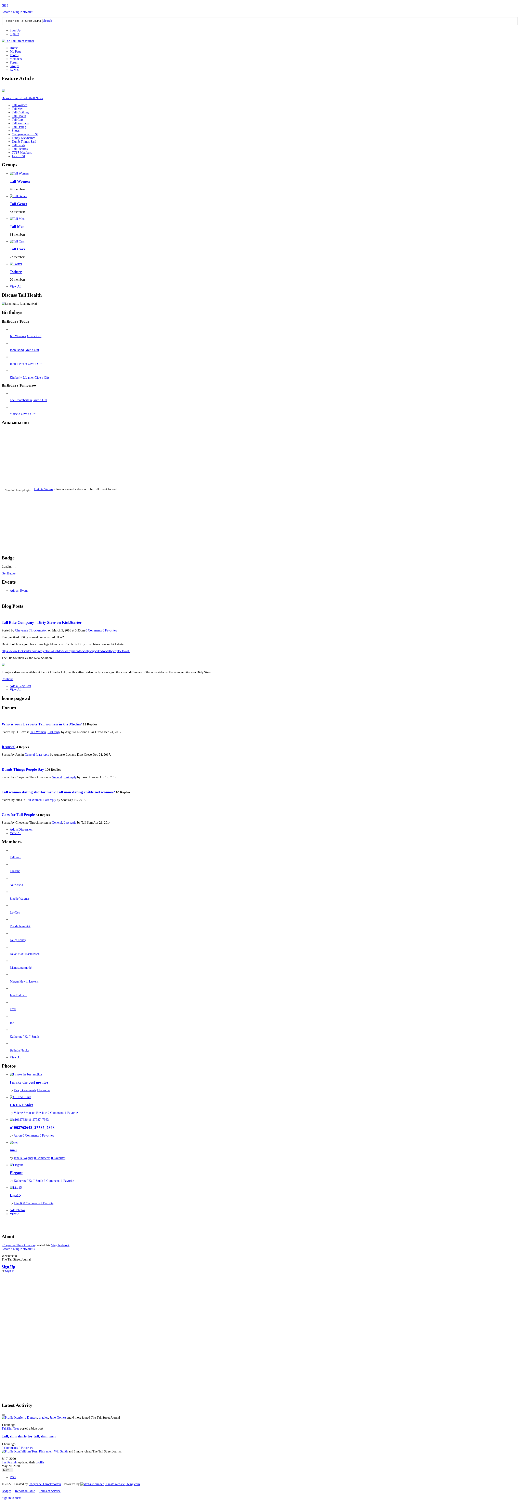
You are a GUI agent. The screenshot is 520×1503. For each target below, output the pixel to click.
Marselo (15, 414)
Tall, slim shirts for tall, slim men (29, 1436)
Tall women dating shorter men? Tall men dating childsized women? (58, 792)
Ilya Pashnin (9, 1462)
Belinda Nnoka (19, 1050)
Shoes (16, 130)
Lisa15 (15, 1195)
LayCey (15, 912)
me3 (13, 1150)
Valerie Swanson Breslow (30, 1112)
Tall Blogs (18, 145)
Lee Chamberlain (21, 400)
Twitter (16, 272)
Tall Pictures (20, 149)
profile (40, 1462)
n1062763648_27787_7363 (32, 1127)
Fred (13, 1009)
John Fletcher (18, 363)
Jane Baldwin (18, 995)
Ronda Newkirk (20, 926)
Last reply (54, 732)
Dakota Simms (43, 489)
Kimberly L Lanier (22, 377)
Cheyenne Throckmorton (31, 630)
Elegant (16, 1173)
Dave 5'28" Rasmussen (25, 954)
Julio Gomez (58, 1417)
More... (7, 1470)
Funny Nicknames (23, 138)
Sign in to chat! (11, 1498)
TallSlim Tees (10, 1428)
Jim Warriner (18, 336)
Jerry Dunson (28, 1417)
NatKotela (16, 885)
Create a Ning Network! (17, 12)
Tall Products (20, 123)
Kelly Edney (18, 940)
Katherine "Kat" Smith (24, 1036)
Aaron (18, 1135)
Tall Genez (18, 204)
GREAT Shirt (21, 1105)
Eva (16, 1090)
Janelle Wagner (19, 898)
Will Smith (61, 1451)
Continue (7, 679)
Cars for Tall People (18, 814)
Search (47, 20)
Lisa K (18, 1203)
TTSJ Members (22, 152)
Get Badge (8, 573)
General (30, 754)
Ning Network (60, 1245)
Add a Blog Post (20, 686)
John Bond (17, 350)
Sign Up (15, 30)
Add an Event (19, 590)
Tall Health (19, 116)
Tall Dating (19, 127)
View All (15, 286)
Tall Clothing (20, 112)
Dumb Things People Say (23, 769)
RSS (13, 1477)
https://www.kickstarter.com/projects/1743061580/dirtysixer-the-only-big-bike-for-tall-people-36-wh (66, 651)
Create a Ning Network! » (18, 1249)
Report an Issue (25, 1491)
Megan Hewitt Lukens (24, 981)
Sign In (14, 34)
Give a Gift (34, 336)
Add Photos (17, 1210)
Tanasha (15, 871)
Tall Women (19, 105)
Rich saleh (45, 1451)
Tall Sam (15, 857)
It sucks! (8, 747)
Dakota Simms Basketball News (22, 98)
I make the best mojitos (29, 1082)
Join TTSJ (18, 156)
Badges (6, 1491)
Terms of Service (50, 1491)
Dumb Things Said (24, 141)
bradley (43, 1417)
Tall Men (17, 108)
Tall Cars (17, 119)
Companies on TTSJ (25, 134)
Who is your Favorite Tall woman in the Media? (42, 724)
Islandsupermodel (21, 967)
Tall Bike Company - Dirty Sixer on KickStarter (41, 622)
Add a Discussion (21, 829)
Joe (12, 1023)
